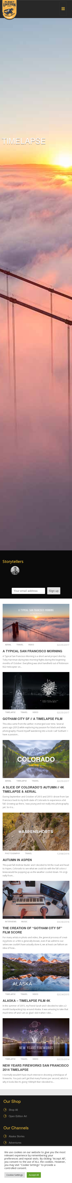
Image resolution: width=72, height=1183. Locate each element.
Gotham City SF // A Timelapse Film (32, 718)
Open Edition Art (18, 1116)
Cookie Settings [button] (14, 1174)
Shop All (13, 1109)
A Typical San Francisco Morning (32, 651)
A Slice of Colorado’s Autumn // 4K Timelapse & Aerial (33, 789)
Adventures (15, 1142)
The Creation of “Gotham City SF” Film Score (32, 930)
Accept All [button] (34, 1174)
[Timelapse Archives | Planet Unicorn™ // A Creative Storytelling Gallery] (9, 10)
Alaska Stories (16, 1136)
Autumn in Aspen (17, 859)
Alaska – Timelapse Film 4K (26, 1000)
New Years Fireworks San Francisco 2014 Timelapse (36, 1067)
